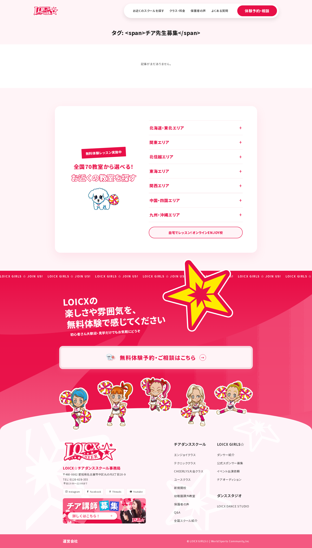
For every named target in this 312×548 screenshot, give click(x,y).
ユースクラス (182, 479)
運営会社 (70, 541)
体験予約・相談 (257, 10)
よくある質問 (219, 10)
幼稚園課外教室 (184, 496)
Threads (116, 491)
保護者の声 (198, 10)
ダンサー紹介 (226, 455)
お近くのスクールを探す (148, 10)
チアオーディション (229, 479)
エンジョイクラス (185, 455)
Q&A (177, 512)
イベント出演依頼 (228, 471)
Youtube (138, 491)
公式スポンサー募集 (230, 463)
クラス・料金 (177, 10)
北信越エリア (162, 156)
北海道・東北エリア (167, 128)
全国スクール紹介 (185, 520)
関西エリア (159, 185)
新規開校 (180, 488)
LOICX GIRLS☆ (230, 444)
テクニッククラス (185, 463)
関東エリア (159, 142)
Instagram (74, 491)
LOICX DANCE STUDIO (233, 506)
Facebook (95, 491)
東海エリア (159, 171)
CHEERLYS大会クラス (188, 471)
